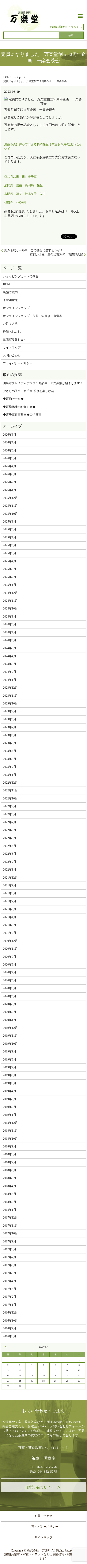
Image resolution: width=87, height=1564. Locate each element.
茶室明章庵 (10, 300)
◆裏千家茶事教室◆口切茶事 (22, 414)
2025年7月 (9, 537)
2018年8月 (9, 1154)
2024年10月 (10, 608)
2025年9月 (9, 521)
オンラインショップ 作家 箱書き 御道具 (32, 316)
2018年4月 (9, 1186)
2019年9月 (9, 1051)
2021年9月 (9, 885)
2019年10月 (10, 1043)
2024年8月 (9, 624)
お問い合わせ (12, 355)
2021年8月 (9, 893)
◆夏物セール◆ (13, 398)
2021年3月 (9, 925)
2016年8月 (9, 1336)
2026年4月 (9, 466)
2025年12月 (10, 497)
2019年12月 (10, 1027)
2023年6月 (9, 735)
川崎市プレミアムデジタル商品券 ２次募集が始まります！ (43, 383)
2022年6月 (9, 830)
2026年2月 (9, 482)
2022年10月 (10, 798)
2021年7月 (9, 901)
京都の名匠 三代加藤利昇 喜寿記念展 (56, 254)
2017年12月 (10, 1217)
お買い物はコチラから (65, 27)
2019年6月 (9, 1075)
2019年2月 (9, 1107)
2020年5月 (9, 988)
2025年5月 (9, 553)
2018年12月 (10, 1122)
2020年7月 (9, 972)
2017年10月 (10, 1233)
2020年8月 (9, 964)
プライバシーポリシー (18, 363)
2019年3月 (9, 1099)
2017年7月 (9, 1257)
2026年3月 (9, 474)
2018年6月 (9, 1170)
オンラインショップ (16, 307)
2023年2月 (9, 766)
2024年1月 (9, 679)
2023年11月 (10, 695)
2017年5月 (9, 1273)
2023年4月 (9, 750)
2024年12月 (10, 592)
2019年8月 (9, 1059)
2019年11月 (10, 1035)
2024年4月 (9, 656)
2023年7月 (9, 727)
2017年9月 (9, 1241)
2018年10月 (10, 1138)
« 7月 (6, 1346)
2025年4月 (9, 561)
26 (43, 1381)
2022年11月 (10, 790)
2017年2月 (9, 1296)
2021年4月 (9, 917)
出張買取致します (15, 339)
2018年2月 (9, 1202)
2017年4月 (9, 1281)
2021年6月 (9, 909)
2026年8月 (9, 434)
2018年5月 (9, 1178)
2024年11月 (10, 600)
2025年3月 (9, 569)
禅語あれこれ (12, 331)
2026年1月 (9, 490)
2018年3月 (9, 1193)
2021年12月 (10, 877)
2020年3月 (9, 1004)
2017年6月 (9, 1265)
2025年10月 (10, 513)
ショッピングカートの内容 (20, 276)
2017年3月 (9, 1288)
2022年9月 (9, 806)
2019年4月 (9, 1091)
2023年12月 (10, 687)
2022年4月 (9, 845)
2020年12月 (10, 940)
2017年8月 (9, 1249)
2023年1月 (9, 774)
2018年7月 (9, 1162)
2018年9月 (9, 1146)
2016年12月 (10, 1312)
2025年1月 (9, 584)
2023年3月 (9, 759)
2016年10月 (10, 1320)
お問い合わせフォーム (43, 1487)
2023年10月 (10, 703)
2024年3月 (9, 664)
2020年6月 (9, 980)
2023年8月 (9, 719)
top (18, 77)
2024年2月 (9, 671)
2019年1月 (9, 1114)
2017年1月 (9, 1304)
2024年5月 (9, 648)
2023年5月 (9, 743)
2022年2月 (9, 861)
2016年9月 (9, 1328)
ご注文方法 (10, 323)
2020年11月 (10, 948)
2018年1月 (9, 1209)
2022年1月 (9, 869)
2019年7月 (9, 1067)
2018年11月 (10, 1130)
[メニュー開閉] (80, 16)
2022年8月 (9, 814)
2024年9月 (9, 616)
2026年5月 (9, 458)
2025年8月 (9, 529)
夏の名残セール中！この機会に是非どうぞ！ (33, 250)
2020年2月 (9, 1012)
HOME (7, 77)
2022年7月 (9, 822)
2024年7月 (9, 632)
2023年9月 (9, 711)
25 (32, 1381)
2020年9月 (9, 956)
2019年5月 (9, 1083)
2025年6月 (9, 545)
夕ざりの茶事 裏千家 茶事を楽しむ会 (28, 391)
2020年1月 (9, 1020)
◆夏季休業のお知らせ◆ (19, 407)
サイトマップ (12, 347)
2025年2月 (9, 577)
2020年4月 (9, 996)
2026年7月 (9, 442)
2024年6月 (9, 640)
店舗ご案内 (10, 292)
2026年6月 (9, 450)
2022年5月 (9, 838)
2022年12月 (10, 782)
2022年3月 (9, 853)
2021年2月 (9, 932)
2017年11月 (10, 1225)
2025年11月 (10, 505)
